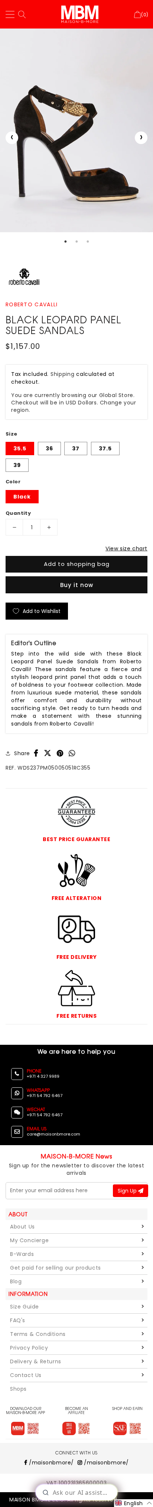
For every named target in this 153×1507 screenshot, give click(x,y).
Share (22, 753)
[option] (76, 130)
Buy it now (76, 585)
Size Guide (24, 1306)
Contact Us (26, 1375)
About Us (22, 1226)
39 (17, 465)
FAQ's (17, 1320)
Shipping (63, 374)
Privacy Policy (29, 1347)
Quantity (18, 513)
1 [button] (65, 241)
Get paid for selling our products (55, 1267)
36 (49, 448)
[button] (133, 1503)
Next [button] (141, 137)
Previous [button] (12, 137)
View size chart (126, 548)
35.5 (19, 448)
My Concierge (29, 1240)
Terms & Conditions (38, 1334)
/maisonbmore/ (50, 1462)
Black (22, 496)
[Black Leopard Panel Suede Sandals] (76, 130)
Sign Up (128, 1190)
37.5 (105, 448)
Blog (16, 1281)
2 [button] (76, 241)
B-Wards (22, 1254)
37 (75, 448)
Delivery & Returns (35, 1361)
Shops (18, 1389)
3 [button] (87, 241)
